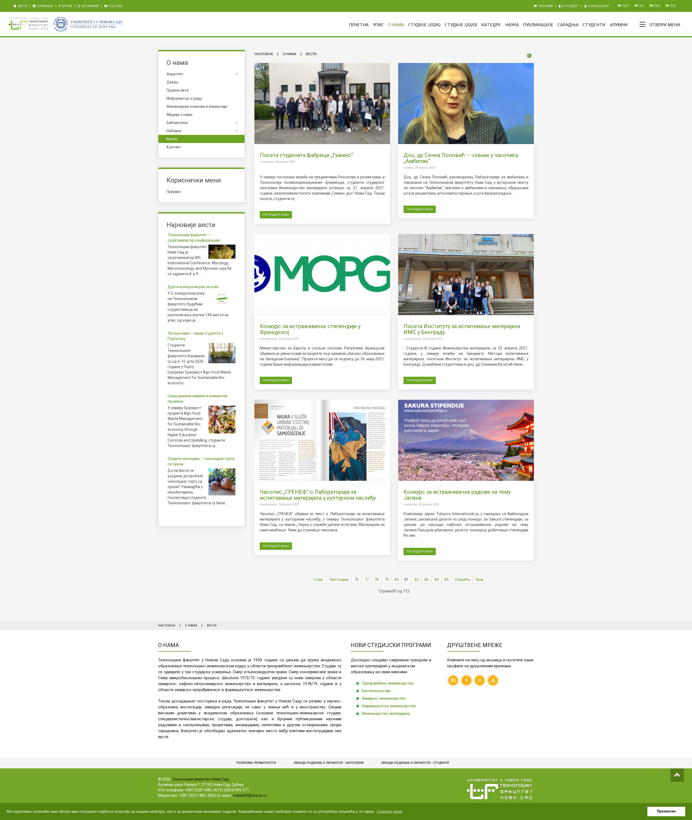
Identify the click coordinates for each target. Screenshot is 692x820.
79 (386, 579)
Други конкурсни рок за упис (193, 287)
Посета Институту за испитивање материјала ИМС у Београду (462, 329)
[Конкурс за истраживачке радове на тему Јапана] (466, 440)
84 (436, 579)
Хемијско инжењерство (384, 698)
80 (396, 579)
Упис (378, 24)
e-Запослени (598, 6)
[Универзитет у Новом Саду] (87, 24)
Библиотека (177, 123)
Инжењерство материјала (386, 713)
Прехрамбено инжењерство (388, 683)
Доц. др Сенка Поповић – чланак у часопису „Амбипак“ (461, 158)
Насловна (263, 54)
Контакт (174, 147)
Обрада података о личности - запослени (329, 763)
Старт (318, 579)
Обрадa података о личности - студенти (415, 763)
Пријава (545, 6)
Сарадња (568, 24)
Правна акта (178, 90)
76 (356, 579)
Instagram (90, 6)
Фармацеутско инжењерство (389, 706)
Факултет (175, 74)
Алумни (619, 24)
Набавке (174, 131)
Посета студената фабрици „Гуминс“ (306, 155)
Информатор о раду (184, 98)
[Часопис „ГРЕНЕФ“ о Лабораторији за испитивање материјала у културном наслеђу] (322, 440)
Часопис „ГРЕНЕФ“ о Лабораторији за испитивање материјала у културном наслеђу (318, 495)
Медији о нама (179, 114)
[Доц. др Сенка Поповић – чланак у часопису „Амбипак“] (466, 103)
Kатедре (491, 24)
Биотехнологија (376, 690)
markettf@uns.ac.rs (250, 795)
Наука (512, 24)
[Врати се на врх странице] (677, 775)
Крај (479, 579)
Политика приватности (256, 763)
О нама (396, 24)
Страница (44, 6)
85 (446, 579)
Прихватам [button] (666, 811)
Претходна (339, 579)
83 (426, 579)
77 (366, 579)
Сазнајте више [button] (389, 811)
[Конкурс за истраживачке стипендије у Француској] (322, 274)
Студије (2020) (461, 24)
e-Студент (570, 6)
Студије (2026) (424, 24)
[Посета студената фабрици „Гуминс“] (322, 103)
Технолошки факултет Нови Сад (200, 779)
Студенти (594, 24)
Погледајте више (276, 214)
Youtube (115, 6)
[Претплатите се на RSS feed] (529, 56)
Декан (172, 82)
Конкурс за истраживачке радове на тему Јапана (457, 495)
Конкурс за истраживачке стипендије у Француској (310, 329)
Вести (22, 6)
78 (376, 579)
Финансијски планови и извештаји (197, 106)
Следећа (462, 579)
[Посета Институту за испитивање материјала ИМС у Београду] (466, 274)
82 (416, 579)
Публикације (538, 24)
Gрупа (66, 6)
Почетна (358, 24)
